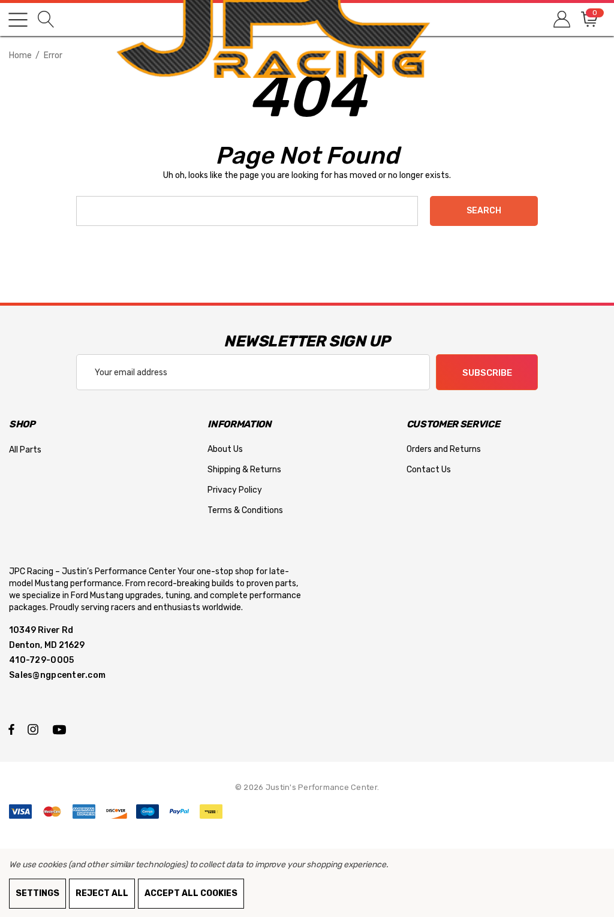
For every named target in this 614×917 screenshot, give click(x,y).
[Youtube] (61, 728)
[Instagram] (35, 728)
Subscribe (487, 372)
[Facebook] (11, 728)
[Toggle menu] (18, 19)
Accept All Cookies (191, 893)
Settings (37, 893)
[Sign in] (561, 19)
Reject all (102, 893)
